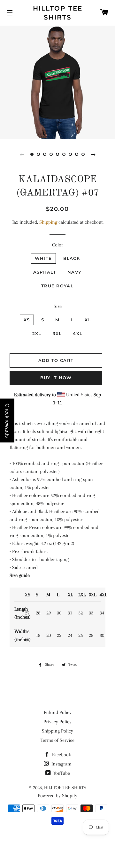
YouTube (61, 773)
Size (58, 306)
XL (88, 319)
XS (27, 319)
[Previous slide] (22, 154)
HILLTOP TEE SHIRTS (57, 12)
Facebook (61, 754)
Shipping (48, 222)
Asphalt (44, 272)
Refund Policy (58, 712)
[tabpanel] (57, 81)
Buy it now (56, 377)
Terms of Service (57, 740)
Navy (74, 272)
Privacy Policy (57, 722)
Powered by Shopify (57, 795)
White (43, 258)
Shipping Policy (57, 731)
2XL (37, 333)
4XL (77, 333)
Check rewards (7, 421)
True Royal (57, 285)
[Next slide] (93, 154)
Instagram (61, 764)
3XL (57, 333)
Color (57, 245)
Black (71, 258)
